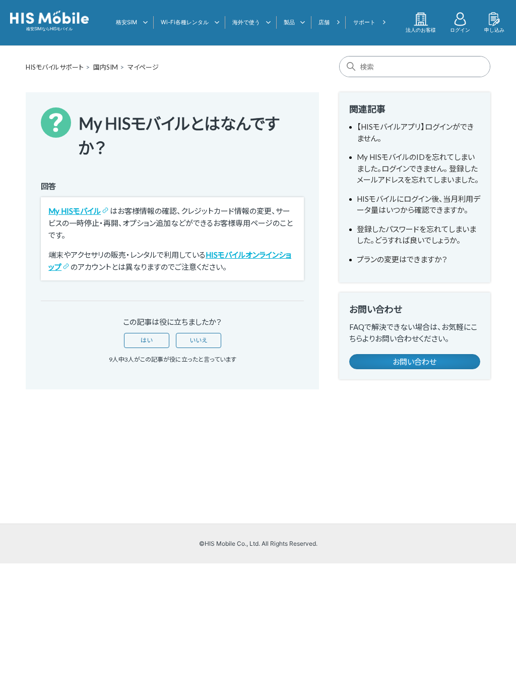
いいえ (198, 340)
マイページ (143, 67)
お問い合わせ (414, 361)
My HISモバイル (74, 210)
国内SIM (105, 67)
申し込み (494, 30)
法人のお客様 (421, 30)
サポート (364, 22)
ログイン (460, 30)
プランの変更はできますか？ (402, 259)
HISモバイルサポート (55, 67)
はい (147, 340)
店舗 (324, 22)
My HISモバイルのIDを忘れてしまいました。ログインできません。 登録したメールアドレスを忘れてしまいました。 (418, 168)
